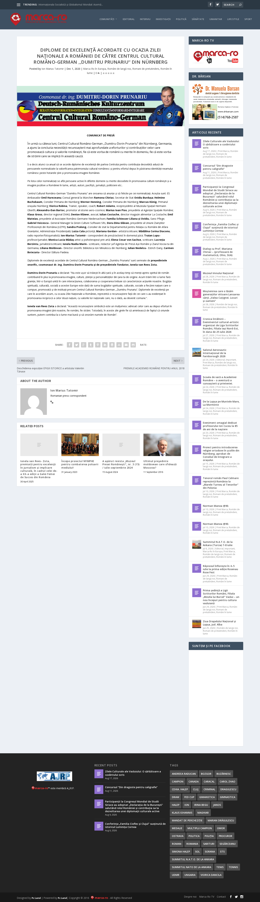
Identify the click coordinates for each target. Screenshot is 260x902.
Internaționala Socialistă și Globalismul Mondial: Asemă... (70, 4)
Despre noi (190, 896)
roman (176, 843)
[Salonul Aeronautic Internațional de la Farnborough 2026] (196, 352)
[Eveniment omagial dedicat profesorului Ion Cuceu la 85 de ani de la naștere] (196, 425)
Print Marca (223, 151)
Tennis (233, 867)
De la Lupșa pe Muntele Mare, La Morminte (221, 403)
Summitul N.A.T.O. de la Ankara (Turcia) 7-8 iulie (218, 543)
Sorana (210, 851)
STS (222, 851)
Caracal (209, 781)
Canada (194, 781)
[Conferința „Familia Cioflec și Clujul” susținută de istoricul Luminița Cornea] (196, 226)
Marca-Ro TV (206, 896)
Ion (186, 805)
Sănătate (198, 19)
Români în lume (224, 156)
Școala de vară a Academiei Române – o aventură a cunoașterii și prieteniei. (219, 380)
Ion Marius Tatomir (53, 68)
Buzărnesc (223, 773)
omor (221, 828)
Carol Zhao (227, 781)
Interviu (145, 19)
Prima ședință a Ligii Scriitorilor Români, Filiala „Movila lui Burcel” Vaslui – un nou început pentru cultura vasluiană (221, 597)
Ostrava (177, 836)
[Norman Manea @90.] (196, 508)
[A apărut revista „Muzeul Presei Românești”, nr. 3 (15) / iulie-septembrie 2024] (121, 445)
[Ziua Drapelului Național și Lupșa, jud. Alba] (196, 623)
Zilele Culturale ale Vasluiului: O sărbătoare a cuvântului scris (221, 144)
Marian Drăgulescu (221, 820)
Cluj (195, 789)
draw (175, 797)
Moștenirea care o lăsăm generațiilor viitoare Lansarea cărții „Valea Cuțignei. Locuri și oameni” (221, 296)
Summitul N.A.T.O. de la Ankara (193, 859)
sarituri (208, 843)
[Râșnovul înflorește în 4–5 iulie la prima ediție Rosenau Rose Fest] (196, 568)
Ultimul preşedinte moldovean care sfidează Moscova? (160, 464)
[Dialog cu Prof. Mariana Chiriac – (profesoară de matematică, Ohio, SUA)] (196, 251)
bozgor (206, 773)
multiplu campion (199, 828)
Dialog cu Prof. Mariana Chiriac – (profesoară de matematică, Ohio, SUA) (218, 252)
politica (194, 836)
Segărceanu (227, 843)
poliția (209, 836)
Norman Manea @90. (216, 505)
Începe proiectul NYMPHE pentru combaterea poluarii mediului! (79, 464)
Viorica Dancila (211, 875)
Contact (221, 896)
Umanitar (215, 19)
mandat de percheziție (187, 820)
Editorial (129, 19)
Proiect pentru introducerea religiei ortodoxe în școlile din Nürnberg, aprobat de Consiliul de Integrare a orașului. (221, 454)
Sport (248, 19)
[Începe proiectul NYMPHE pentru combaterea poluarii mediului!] (80, 445)
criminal (209, 789)
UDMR (175, 875)
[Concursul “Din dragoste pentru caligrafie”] (196, 168)
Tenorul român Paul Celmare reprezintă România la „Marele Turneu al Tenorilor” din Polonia (221, 482)
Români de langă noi (119, 68)
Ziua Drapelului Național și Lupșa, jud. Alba (219, 623)
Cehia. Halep (180, 789)
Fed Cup (189, 797)
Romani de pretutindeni (145, 68)
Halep (175, 805)
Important (231, 359)
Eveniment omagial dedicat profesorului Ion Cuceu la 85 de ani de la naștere (220, 426)
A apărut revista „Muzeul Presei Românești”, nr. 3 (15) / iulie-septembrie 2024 (121, 464)
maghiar (203, 812)
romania (192, 843)
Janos (217, 805)
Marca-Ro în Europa (94, 68)
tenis (220, 867)
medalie (177, 828)
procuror (225, 836)
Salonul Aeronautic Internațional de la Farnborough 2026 (214, 353)
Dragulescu (228, 789)
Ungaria (189, 875)
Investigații (163, 19)
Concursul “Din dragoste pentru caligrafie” (218, 167)
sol (197, 851)
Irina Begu (201, 805)
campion (177, 781)
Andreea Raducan (184, 773)
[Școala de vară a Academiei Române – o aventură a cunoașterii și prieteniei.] (196, 379)
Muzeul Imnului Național (218, 273)
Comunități (107, 19)
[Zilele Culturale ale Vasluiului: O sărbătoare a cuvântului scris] (196, 143)
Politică (181, 19)
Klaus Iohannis (182, 812)
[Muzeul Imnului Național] (196, 275)
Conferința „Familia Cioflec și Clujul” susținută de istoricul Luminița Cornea (221, 227)
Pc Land (36, 898)
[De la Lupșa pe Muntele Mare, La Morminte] (196, 403)
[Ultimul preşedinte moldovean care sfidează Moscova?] (162, 445)
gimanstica (207, 797)
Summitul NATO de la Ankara (191, 867)
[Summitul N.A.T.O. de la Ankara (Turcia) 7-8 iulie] (196, 544)
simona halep (181, 851)
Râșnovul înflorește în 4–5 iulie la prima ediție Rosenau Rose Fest (220, 569)
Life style (233, 19)
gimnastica (227, 797)
